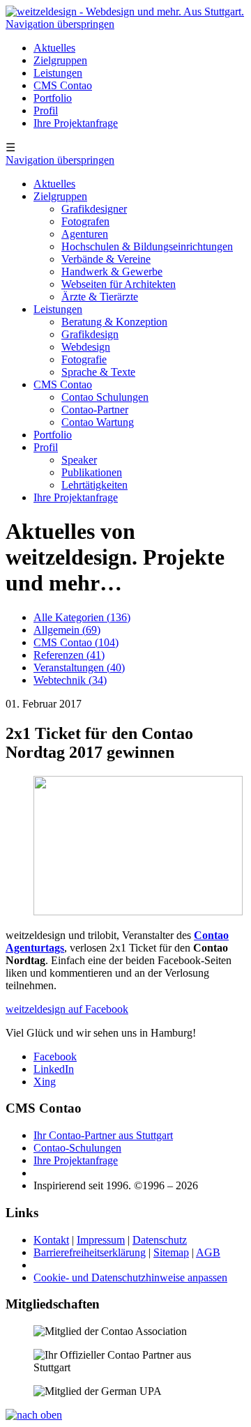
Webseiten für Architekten (118, 284)
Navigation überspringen (60, 24)
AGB (208, 1252)
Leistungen (57, 73)
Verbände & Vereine (106, 259)
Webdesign (85, 347)
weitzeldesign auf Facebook (67, 1009)
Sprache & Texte (98, 372)
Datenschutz (159, 1240)
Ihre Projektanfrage (75, 123)
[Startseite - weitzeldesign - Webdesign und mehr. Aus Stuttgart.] (125, 11)
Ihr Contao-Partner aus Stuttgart (103, 1135)
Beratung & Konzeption (114, 322)
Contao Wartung (97, 422)
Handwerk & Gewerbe (111, 271)
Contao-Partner (94, 409)
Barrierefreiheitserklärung (89, 1252)
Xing (44, 1082)
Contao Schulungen (105, 397)
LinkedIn (53, 1069)
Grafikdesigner (94, 209)
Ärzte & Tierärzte (99, 297)
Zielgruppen (60, 60)
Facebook (55, 1056)
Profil (45, 110)
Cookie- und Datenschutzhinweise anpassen (130, 1277)
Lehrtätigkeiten (94, 485)
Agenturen (84, 234)
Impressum (101, 1240)
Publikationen (91, 472)
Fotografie (84, 359)
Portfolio (52, 98)
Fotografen (85, 221)
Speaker (79, 460)
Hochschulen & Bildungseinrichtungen (147, 246)
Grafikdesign (90, 334)
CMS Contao (62, 85)
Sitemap (171, 1252)
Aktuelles (54, 48)
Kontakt (51, 1240)
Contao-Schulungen (77, 1148)
